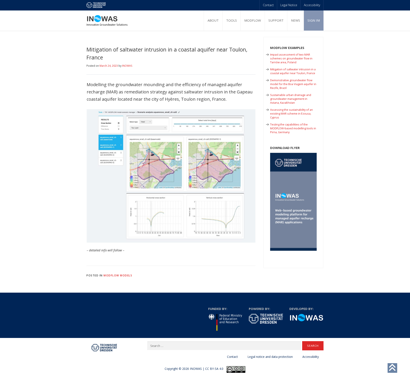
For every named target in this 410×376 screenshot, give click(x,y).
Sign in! (314, 20)
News (295, 20)
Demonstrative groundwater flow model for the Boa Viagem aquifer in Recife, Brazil (293, 84)
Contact (268, 5)
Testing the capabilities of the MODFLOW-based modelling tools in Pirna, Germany (293, 128)
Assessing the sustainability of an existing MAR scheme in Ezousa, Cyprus (291, 113)
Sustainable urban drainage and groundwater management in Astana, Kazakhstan (290, 99)
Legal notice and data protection (270, 357)
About (213, 20)
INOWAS (127, 66)
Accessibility (312, 5)
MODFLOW (252, 20)
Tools (231, 20)
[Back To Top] (392, 368)
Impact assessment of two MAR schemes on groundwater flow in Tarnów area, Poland (291, 58)
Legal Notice (288, 5)
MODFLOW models (118, 275)
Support (276, 20)
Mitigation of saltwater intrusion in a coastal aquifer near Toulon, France (293, 71)
